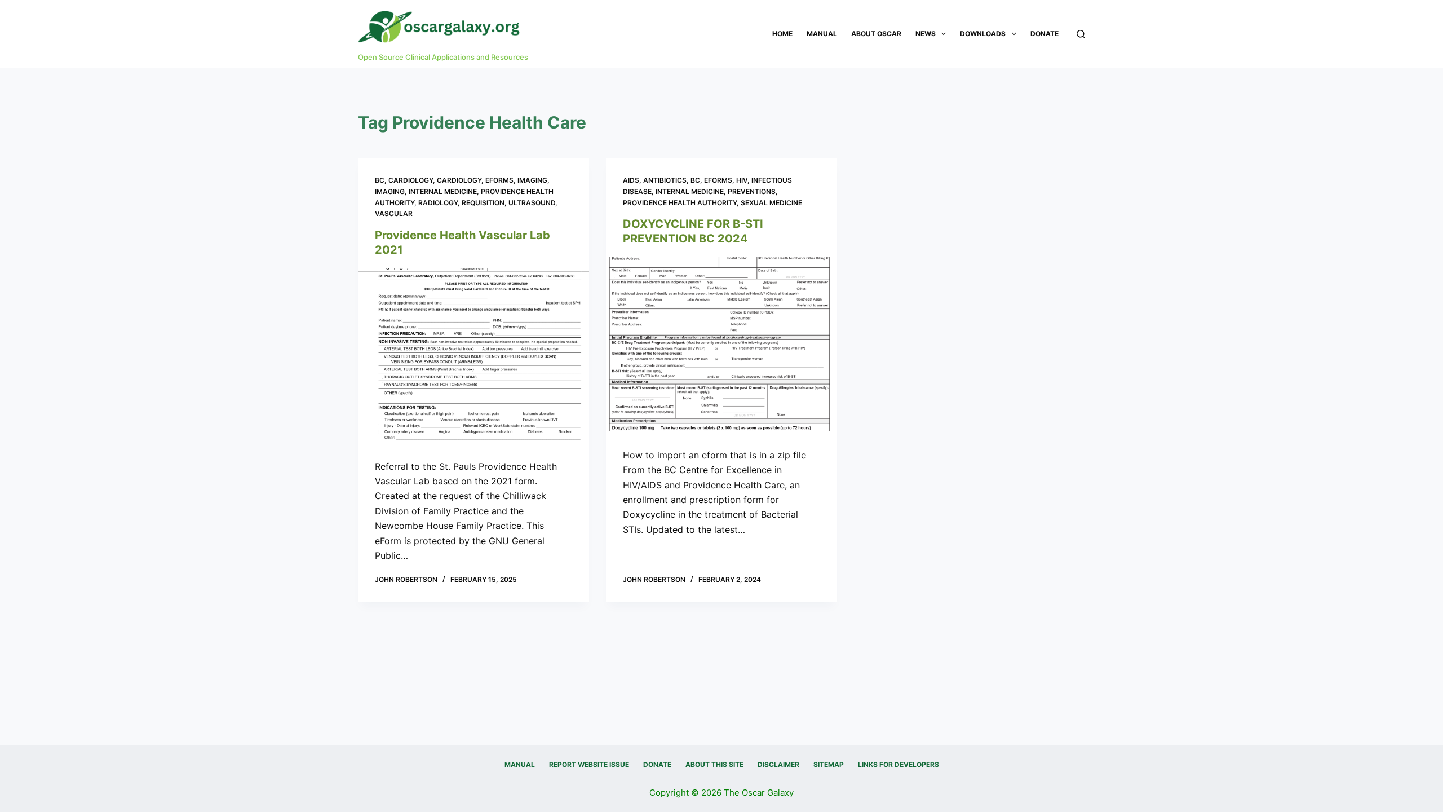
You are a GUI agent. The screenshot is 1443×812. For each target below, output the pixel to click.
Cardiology (410, 180)
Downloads (983, 33)
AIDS (631, 180)
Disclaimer (778, 764)
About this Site (714, 764)
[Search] (1081, 34)
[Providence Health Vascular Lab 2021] (473, 355)
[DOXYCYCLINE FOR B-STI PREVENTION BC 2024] (721, 344)
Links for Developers (898, 764)
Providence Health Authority (680, 202)
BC (379, 180)
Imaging (532, 180)
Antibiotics (665, 180)
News (925, 33)
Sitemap (828, 764)
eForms (499, 180)
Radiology (438, 202)
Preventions (752, 191)
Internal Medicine (443, 191)
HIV (741, 180)
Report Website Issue (589, 764)
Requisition (483, 202)
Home (782, 33)
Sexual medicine (771, 202)
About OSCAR (876, 33)
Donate (1044, 33)
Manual (822, 33)
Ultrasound (531, 202)
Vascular (394, 213)
